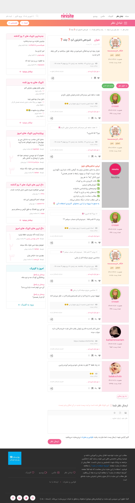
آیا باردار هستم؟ (38, 297)
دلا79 (42, 194)
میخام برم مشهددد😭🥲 (35, 110)
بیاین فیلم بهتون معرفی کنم (34, 88)
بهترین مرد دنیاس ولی (35, 255)
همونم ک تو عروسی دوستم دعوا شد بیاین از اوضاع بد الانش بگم (30, 157)
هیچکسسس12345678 (36, 45)
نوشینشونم (40, 55)
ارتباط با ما (53, 482)
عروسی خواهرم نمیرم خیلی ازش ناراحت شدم (27, 189)
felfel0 (36, 172)
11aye (42, 213)
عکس (103, 16)
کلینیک (110, 16)
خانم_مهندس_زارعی (32, 239)
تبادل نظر (119, 16)
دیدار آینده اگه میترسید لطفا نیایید (31, 234)
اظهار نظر (122, 86)
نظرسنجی (13, 23)
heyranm (41, 65)
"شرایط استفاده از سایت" (99, 465)
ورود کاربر (18, 16)
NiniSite (115, 177)
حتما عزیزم (38, 113)
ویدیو (95, 16)
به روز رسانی (122, 396)
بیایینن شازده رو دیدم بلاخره (34, 41)
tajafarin (36, 149)
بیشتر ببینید (27, 71)
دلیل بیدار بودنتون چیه (36, 99)
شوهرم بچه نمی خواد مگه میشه (32, 168)
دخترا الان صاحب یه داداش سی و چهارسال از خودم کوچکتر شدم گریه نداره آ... (31, 142)
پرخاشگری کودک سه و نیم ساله (32, 277)
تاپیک (25, 23)
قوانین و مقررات (69, 482)
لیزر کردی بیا (39, 51)
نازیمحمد (36, 259)
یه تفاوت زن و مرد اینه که (34, 61)
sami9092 (40, 204)
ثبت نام (9, 16)
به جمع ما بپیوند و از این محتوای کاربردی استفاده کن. (78, 203)
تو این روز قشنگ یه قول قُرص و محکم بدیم (28, 209)
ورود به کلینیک (27, 305)
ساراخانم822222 (33, 162)
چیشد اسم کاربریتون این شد (33, 199)
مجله (127, 16)
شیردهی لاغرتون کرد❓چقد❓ (75, 40)
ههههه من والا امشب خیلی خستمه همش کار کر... (26, 102)
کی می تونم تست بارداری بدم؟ (32, 287)
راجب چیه (38, 91)
